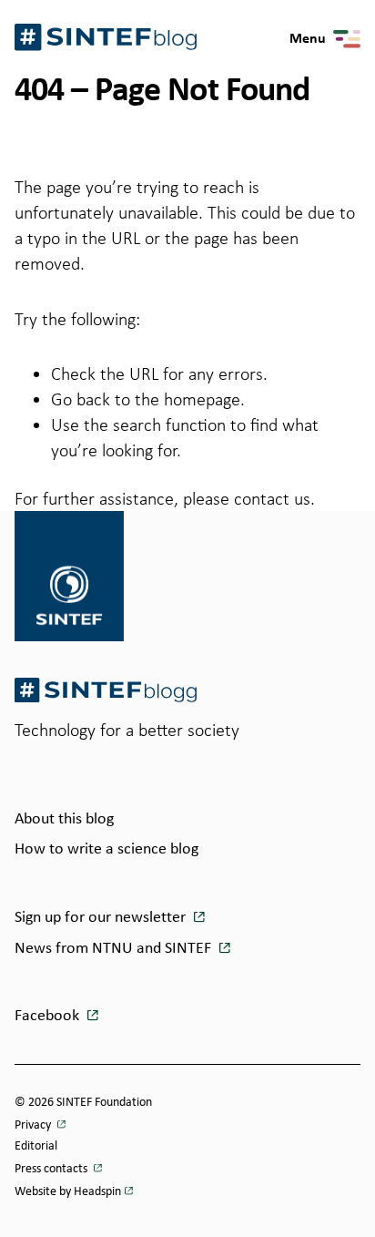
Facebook (49, 1016)
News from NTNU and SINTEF (115, 948)
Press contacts (52, 1169)
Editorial (36, 1146)
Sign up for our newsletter (102, 917)
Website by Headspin (68, 1192)
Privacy (34, 1125)
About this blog (64, 819)
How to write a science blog (106, 849)
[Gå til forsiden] (106, 690)
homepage (202, 399)
